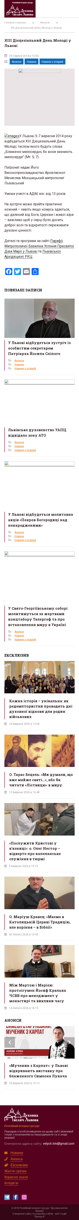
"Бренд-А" (39, 1216)
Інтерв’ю (11, 1182)
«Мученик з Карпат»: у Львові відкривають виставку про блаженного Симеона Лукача (38, 1070)
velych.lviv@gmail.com (58, 1143)
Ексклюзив (19, 1164)
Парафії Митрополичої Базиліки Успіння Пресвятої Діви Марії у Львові (39, 246)
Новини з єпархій (52, 61)
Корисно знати (16, 1176)
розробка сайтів (44, 1213)
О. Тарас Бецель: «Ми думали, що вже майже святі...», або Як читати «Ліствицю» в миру (41, 779)
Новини (31, 61)
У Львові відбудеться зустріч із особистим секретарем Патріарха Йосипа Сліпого (39, 348)
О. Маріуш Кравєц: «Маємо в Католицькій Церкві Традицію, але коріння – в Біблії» (39, 921)
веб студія (60, 1213)
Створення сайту (22, 1213)
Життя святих (15, 1170)
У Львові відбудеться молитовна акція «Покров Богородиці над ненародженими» (40, 520)
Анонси (16, 61)
